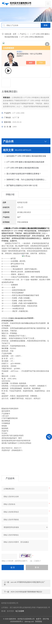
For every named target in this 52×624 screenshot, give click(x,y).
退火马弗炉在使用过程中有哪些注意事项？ (23, 174)
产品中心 (23, 34)
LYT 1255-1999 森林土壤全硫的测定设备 (22, 168)
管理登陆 (38, 621)
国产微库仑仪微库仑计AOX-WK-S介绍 (21, 185)
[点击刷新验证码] (25, 556)
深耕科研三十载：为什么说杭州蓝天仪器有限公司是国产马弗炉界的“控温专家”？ (27, 180)
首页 (15, 34)
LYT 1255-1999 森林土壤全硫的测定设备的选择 (25, 162)
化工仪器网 (19, 611)
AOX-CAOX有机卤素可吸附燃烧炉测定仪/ (26, 592)
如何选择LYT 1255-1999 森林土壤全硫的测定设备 (26, 156)
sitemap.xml (29, 621)
